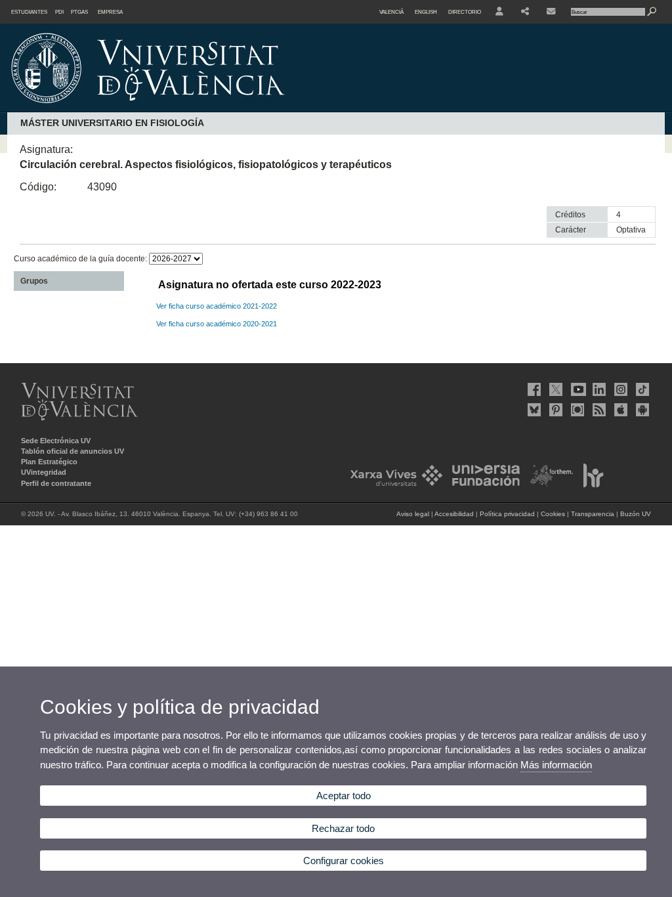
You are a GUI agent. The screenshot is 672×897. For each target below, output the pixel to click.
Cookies (553, 513)
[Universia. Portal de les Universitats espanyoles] (482, 484)
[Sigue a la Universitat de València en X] (554, 389)
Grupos (34, 281)
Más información (556, 764)
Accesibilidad (454, 513)
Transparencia (592, 513)
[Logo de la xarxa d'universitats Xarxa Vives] (392, 484)
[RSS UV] (598, 409)
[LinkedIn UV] (598, 389)
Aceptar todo (343, 795)
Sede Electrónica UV (56, 441)
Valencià (391, 12)
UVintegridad (43, 472)
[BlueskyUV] (533, 409)
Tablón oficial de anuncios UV (72, 451)
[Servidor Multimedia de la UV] (576, 409)
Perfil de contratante (56, 483)
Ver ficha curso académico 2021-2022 (216, 306)
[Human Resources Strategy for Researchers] (590, 484)
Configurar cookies (343, 860)
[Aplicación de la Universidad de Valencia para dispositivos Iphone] (619, 409)
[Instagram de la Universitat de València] (619, 389)
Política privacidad (507, 513)
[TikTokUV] (641, 389)
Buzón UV (635, 513)
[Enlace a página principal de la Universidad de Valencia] (260, 107)
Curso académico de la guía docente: (81, 258)
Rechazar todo (343, 828)
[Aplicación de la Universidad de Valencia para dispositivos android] (641, 409)
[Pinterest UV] (554, 409)
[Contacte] (552, 12)
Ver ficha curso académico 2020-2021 (216, 324)
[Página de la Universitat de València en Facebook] (533, 389)
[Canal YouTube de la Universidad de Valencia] (576, 389)
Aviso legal (412, 513)
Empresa (110, 12)
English (426, 12)
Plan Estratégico (49, 462)
